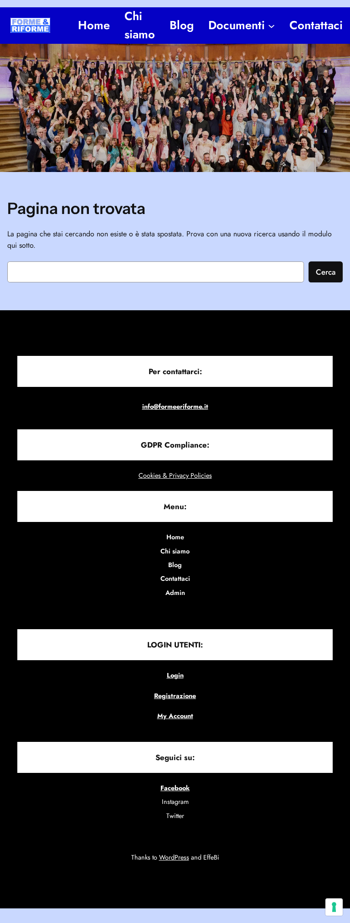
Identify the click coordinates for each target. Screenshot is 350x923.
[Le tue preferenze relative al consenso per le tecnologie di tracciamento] (334, 907)
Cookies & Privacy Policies (175, 475)
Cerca (325, 271)
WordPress (174, 857)
